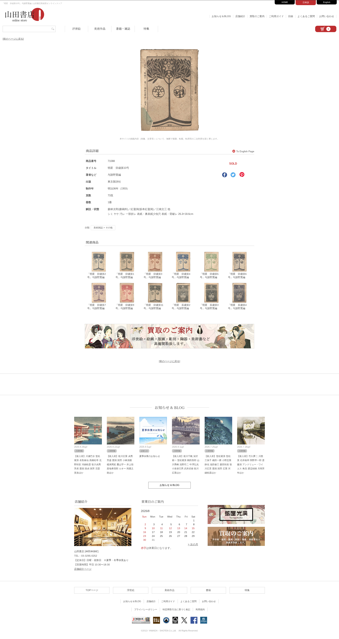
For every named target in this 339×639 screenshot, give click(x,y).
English (326, 2)
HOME (285, 2)
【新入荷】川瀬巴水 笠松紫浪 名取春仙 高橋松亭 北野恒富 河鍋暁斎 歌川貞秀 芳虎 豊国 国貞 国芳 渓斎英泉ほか (88, 464)
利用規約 (200, 609)
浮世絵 (76, 29)
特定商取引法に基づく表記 (176, 609)
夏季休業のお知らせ (149, 456)
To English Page (245, 151)
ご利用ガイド (276, 16)
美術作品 (99, 29)
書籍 (208, 590)
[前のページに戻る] (13, 38)
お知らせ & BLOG (170, 407)
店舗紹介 (240, 16)
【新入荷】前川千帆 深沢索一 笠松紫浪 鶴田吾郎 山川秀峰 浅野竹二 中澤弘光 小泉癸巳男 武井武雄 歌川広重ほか (185, 464)
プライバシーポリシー (145, 609)
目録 (290, 16)
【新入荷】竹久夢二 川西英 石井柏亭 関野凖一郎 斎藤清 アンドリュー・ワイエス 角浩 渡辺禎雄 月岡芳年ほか (250, 464)
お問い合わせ (326, 16)
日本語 (306, 2)
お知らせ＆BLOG (221, 16)
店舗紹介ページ (82, 569)
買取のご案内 (257, 16)
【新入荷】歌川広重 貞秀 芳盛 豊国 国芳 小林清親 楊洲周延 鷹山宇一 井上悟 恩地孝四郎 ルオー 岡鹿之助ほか (120, 464)
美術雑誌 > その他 (103, 227)
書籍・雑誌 (123, 29)
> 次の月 (193, 544)
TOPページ (92, 590)
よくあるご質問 (306, 16)
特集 (146, 29)
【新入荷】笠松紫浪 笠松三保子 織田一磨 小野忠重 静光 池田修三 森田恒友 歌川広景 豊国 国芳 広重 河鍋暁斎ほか (218, 464)
